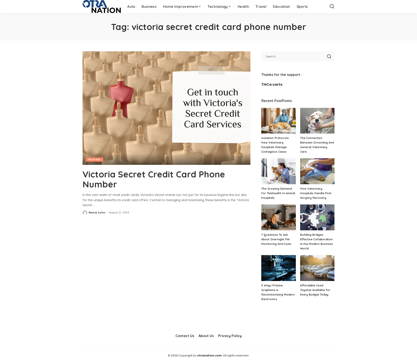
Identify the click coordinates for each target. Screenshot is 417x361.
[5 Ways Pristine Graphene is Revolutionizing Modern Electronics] (278, 268)
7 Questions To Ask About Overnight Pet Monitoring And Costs (276, 239)
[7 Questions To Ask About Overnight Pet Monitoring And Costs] (278, 217)
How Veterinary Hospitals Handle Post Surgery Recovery (315, 193)
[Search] (331, 6)
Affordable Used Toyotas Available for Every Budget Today (315, 290)
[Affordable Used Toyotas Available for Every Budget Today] (317, 268)
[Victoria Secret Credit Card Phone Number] (166, 108)
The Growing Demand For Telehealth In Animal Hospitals (278, 193)
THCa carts (271, 84)
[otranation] (102, 6)
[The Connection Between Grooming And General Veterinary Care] (317, 121)
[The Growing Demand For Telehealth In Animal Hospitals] (278, 171)
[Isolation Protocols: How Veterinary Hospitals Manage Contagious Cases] (278, 121)
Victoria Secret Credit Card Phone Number (154, 179)
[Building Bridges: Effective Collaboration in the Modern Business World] (317, 217)
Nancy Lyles (97, 212)
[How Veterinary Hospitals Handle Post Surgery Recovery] (317, 171)
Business (94, 159)
